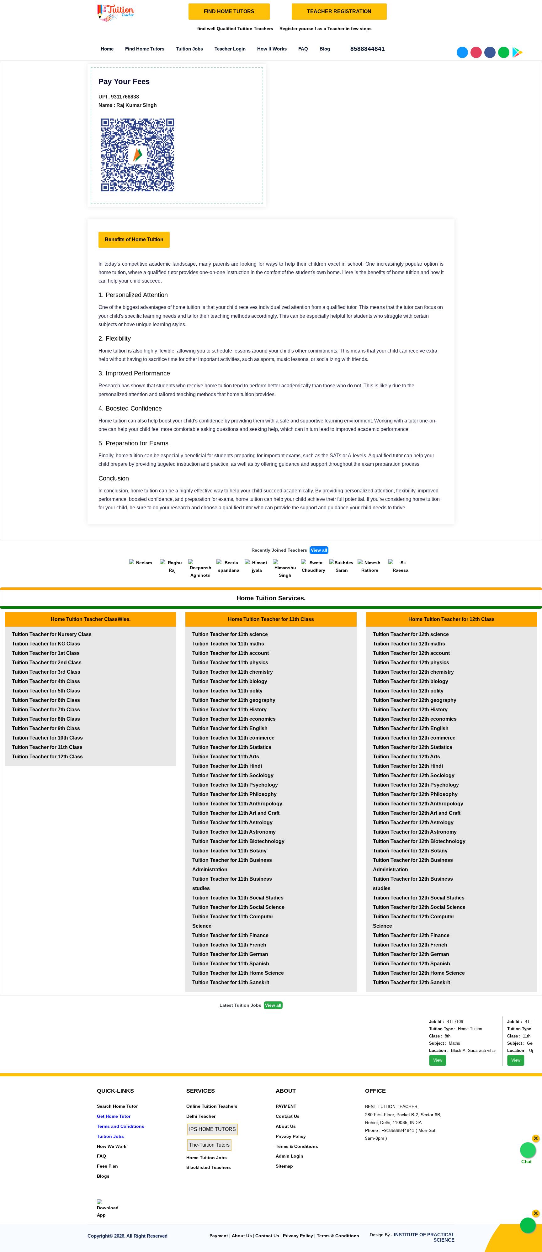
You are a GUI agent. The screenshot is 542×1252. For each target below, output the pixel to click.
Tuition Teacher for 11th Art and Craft (235, 813)
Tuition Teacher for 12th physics (411, 662)
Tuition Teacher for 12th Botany (410, 850)
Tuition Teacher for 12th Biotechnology (419, 841)
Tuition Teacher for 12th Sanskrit (411, 982)
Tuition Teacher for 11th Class (47, 747)
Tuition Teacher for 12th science (411, 634)
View (427, 1060)
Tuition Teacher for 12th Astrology (413, 822)
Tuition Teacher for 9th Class (46, 728)
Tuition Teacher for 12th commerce (414, 737)
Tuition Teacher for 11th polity (227, 690)
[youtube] (143, 1195)
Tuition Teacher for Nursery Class (52, 634)
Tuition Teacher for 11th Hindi (227, 766)
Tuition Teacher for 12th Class (47, 756)
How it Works (272, 48)
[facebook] (121, 1195)
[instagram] (132, 1195)
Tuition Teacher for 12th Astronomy (415, 832)
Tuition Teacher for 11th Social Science (238, 907)
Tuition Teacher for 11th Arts (225, 756)
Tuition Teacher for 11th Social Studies (238, 897)
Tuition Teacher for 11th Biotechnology (238, 841)
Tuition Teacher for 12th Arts (406, 756)
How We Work (111, 1146)
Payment (219, 1235)
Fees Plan (107, 1166)
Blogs (103, 1176)
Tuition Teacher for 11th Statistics (231, 747)
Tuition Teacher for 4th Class (46, 681)
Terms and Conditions (120, 1126)
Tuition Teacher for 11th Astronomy (234, 832)
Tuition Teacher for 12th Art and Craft (416, 813)
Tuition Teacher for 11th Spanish (230, 963)
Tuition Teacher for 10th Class (47, 737)
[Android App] (109, 1208)
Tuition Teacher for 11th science (230, 634)
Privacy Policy (291, 1136)
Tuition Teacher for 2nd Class (47, 662)
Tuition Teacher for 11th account (230, 653)
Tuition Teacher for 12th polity (408, 690)
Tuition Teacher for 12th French (410, 944)
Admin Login (289, 1156)
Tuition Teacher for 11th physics (230, 662)
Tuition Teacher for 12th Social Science (419, 907)
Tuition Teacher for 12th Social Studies (419, 897)
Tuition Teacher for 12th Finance (411, 935)
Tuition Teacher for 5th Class (46, 690)
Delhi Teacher (200, 1116)
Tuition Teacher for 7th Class (46, 709)
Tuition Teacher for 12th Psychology (416, 785)
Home (107, 48)
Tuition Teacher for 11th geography (233, 700)
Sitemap (284, 1166)
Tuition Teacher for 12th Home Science (419, 973)
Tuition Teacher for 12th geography (414, 700)
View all (319, 550)
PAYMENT (286, 1106)
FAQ (303, 48)
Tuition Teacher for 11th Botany (229, 850)
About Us (286, 1126)
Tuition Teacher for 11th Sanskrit (230, 982)
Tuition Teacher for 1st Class (46, 653)
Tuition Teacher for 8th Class (46, 719)
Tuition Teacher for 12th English (411, 728)
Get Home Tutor (113, 1116)
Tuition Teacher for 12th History (410, 709)
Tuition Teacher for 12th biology (410, 681)
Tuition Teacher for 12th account (411, 653)
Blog (325, 48)
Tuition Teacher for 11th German (230, 954)
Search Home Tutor (117, 1106)
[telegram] (100, 1195)
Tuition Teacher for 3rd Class (46, 672)
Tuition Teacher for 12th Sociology (413, 775)
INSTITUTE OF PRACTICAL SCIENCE (424, 1237)
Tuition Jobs (189, 48)
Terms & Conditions (297, 1146)
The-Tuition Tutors (209, 1145)
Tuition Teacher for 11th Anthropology (237, 803)
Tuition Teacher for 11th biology (229, 681)
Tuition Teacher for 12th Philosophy (415, 794)
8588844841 (367, 48)
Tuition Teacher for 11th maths (228, 643)
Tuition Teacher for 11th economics (234, 719)
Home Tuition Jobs (206, 1157)
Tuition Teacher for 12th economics (415, 719)
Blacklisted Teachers (208, 1167)
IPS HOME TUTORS (212, 1129)
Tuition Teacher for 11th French (229, 944)
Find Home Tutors (144, 48)
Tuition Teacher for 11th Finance (230, 935)
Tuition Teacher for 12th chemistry (413, 672)
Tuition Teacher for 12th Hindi (408, 766)
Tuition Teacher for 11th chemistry (232, 672)
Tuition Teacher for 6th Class (46, 700)
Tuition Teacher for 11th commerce (233, 737)
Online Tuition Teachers (211, 1106)
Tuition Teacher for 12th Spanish (411, 963)
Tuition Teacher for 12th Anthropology (418, 803)
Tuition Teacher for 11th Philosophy (234, 794)
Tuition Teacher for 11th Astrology (232, 822)
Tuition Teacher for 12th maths (409, 643)
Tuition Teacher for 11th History (229, 709)
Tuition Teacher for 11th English (230, 728)
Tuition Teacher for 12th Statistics (412, 747)
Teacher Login (230, 48)
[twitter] (111, 1195)
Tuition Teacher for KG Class (46, 643)
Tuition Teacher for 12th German (411, 954)
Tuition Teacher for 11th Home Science (238, 973)
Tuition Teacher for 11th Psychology (235, 785)
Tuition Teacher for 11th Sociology (233, 775)
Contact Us (288, 1116)
